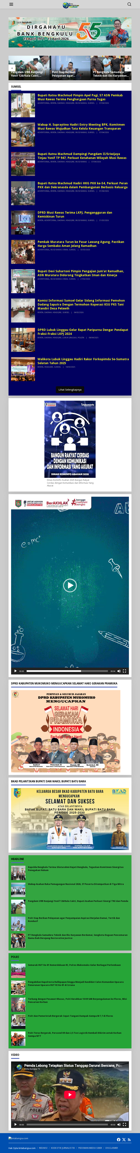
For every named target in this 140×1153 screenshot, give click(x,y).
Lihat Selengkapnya (70, 389)
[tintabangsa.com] (70, 5)
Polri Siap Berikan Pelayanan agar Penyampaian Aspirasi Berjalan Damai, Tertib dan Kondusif (26, 74)
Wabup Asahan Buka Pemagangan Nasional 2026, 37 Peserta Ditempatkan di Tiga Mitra (76, 884)
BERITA (53, 103)
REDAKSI (43, 1148)
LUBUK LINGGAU (69, 338)
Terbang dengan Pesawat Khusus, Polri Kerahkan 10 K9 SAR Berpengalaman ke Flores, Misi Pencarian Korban (77, 1000)
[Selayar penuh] (124, 671)
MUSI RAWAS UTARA (59, 250)
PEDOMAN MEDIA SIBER (90, 1148)
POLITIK (81, 338)
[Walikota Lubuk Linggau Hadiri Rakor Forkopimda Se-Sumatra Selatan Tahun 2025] (38, 370)
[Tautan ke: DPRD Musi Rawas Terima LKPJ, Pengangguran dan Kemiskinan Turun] (23, 222)
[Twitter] (124, 1139)
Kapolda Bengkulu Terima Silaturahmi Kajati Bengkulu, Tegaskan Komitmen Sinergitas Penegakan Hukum (76, 868)
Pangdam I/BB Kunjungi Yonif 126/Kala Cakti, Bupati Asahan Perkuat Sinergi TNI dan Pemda (78, 901)
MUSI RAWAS (81, 103)
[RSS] (129, 1139)
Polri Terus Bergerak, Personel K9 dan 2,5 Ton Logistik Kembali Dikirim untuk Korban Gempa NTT (74, 1034)
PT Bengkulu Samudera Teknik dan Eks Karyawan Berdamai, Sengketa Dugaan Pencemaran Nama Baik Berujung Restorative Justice (69, 74)
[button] (70, 585)
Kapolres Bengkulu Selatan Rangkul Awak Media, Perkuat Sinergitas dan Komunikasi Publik (111, 74)
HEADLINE (70, 103)
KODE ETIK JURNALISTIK (63, 1148)
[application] (70, 585)
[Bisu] (119, 671)
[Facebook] (118, 1139)
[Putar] (15, 671)
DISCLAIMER (112, 1148)
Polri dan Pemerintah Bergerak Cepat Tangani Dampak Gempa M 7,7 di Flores (70, 1016)
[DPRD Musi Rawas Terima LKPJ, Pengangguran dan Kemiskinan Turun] (38, 224)
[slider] (67, 671)
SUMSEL (91, 103)
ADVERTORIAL (44, 103)
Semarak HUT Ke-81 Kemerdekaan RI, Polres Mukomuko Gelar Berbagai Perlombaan (74, 965)
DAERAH (61, 103)
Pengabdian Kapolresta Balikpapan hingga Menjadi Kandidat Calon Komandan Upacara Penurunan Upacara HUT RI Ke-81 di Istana (76, 983)
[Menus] (11, 4)
